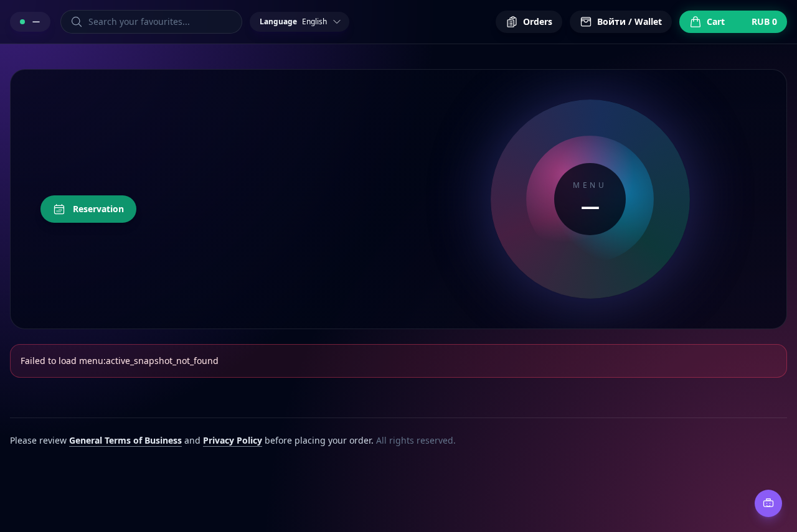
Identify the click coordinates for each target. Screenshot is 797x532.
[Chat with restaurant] (768, 503)
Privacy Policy (232, 440)
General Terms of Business (125, 440)
